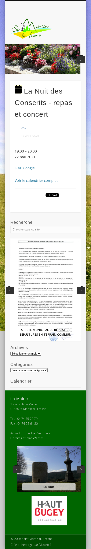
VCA (23, 128)
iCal (18, 167)
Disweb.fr (45, 545)
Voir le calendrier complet (36, 180)
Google (29, 167)
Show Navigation (70, 37)
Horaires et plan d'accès (27, 438)
